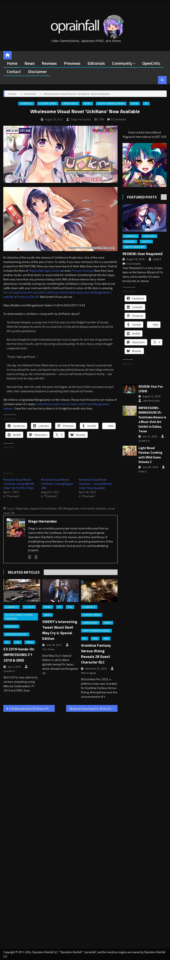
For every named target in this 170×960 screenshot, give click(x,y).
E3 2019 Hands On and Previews (19, 616)
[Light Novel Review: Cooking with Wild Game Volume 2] (130, 451)
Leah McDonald (151, 401)
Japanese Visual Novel (43, 508)
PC (146, 103)
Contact (14, 71)
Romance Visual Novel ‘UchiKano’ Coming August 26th (57, 483)
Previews (72, 63)
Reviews (49, 63)
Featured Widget (16, 634)
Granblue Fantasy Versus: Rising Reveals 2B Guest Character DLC (96, 653)
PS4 (17, 642)
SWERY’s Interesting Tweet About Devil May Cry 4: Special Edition (59, 630)
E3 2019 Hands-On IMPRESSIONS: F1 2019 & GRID (19, 654)
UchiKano (101, 508)
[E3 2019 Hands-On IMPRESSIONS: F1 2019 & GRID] (22, 590)
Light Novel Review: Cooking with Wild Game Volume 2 (150, 455)
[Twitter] (36, 557)
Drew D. (142, 471)
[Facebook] (29, 557)
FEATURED (11, 626)
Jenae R (157, 259)
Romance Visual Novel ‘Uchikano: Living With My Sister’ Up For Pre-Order (18, 483)
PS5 (106, 638)
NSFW (134, 103)
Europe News (47, 103)
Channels (26, 103)
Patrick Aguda (88, 673)
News (29, 63)
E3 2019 (29, 607)
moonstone (87, 508)
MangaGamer (71, 508)
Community (122, 63)
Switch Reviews (134, 247)
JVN (60, 508)
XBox (30, 642)
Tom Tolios (48, 649)
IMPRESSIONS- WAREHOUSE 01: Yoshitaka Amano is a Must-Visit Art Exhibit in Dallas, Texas (152, 420)
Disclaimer (37, 71)
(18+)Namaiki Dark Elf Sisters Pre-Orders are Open (32, 708)
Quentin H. (9, 671)
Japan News (70, 103)
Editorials (96, 63)
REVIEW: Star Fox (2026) (150, 389)
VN (13, 513)
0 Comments (118, 119)
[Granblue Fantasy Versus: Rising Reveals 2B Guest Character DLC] (99, 590)
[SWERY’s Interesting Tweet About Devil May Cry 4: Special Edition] (60, 590)
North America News (111, 103)
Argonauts (22, 508)
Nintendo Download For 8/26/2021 (91, 708)
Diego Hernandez (80, 119)
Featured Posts (142, 197)
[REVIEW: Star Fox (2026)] (130, 389)
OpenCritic (151, 63)
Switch (146, 241)
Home (12, 63)
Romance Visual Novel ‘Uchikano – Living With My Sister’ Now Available (95, 483)
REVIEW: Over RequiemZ (143, 253)
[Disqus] (60, 768)
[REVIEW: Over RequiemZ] (145, 218)
